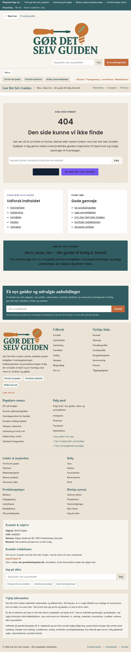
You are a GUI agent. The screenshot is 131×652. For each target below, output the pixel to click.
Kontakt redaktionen (87, 222)
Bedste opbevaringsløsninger (89, 2)
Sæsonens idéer (10, 482)
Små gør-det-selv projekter (36, 2)
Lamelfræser (107, 79)
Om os (18, 7)
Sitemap (97, 340)
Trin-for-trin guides (11, 463)
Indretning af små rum (14, 431)
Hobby (14, 222)
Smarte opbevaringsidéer (15, 411)
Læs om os (9, 392)
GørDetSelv (17, 207)
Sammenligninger (75, 504)
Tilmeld (118, 309)
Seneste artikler (84, 227)
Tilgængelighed (100, 370)
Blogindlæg (8, 7)
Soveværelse (73, 473)
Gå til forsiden (46, 171)
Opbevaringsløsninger (66, 584)
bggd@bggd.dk (13, 558)
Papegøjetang (93, 79)
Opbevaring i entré (12, 436)
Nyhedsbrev (98, 88)
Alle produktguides (11, 513)
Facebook (58, 425)
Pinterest (124, 88)
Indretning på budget (62, 2)
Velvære (15, 227)
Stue (69, 463)
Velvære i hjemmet (12, 426)
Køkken (70, 468)
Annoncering (99, 360)
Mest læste (72, 509)
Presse (96, 365)
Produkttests (73, 499)
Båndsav (81, 79)
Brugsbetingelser (101, 355)
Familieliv (15, 217)
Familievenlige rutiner (116, 2)
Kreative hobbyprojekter (15, 421)
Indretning (16, 212)
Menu (7, 72)
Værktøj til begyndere (13, 441)
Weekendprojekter (11, 473)
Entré (69, 482)
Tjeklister (7, 468)
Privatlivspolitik (27, 16)
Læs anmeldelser (85, 212)
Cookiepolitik (99, 350)
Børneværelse (73, 477)
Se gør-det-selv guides (80, 171)
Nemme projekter (10, 477)
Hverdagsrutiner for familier (16, 416)
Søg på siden (73, 513)
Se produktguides (116, 62)
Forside (57, 335)
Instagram (112, 88)
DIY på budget (10, 406)
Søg (99, 62)
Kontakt (96, 335)
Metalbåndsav (121, 79)
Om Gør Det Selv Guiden (89, 217)
